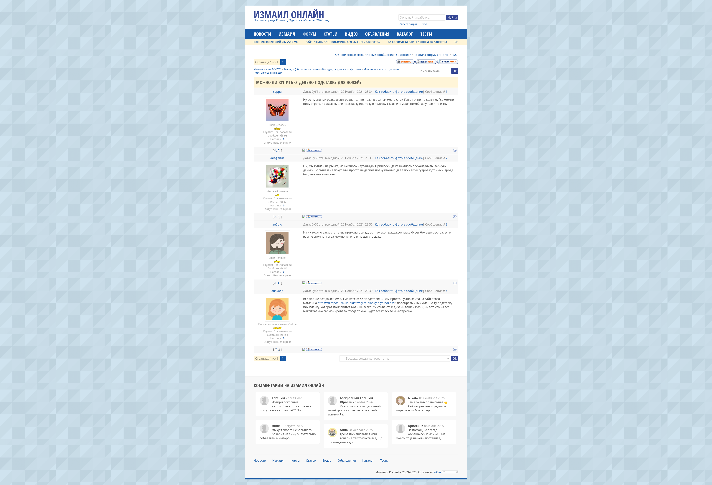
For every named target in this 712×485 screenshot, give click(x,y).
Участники (403, 55)
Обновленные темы (349, 55)
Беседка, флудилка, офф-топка (341, 69)
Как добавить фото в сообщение (399, 92)
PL (277, 350)
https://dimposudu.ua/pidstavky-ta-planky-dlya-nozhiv (356, 303)
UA (277, 150)
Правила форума (425, 55)
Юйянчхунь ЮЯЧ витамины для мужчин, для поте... (325, 42)
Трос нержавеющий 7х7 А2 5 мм (257, 42)
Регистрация (408, 24)
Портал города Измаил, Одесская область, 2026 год (291, 20)
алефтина (277, 158)
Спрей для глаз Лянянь (453, 42)
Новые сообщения (380, 55)
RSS (454, 55)
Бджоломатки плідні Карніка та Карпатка (399, 42)
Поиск (444, 55)
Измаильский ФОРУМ (267, 69)
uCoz (437, 472)
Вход (424, 24)
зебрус (277, 224)
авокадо (277, 291)
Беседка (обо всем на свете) (301, 69)
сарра (277, 92)
